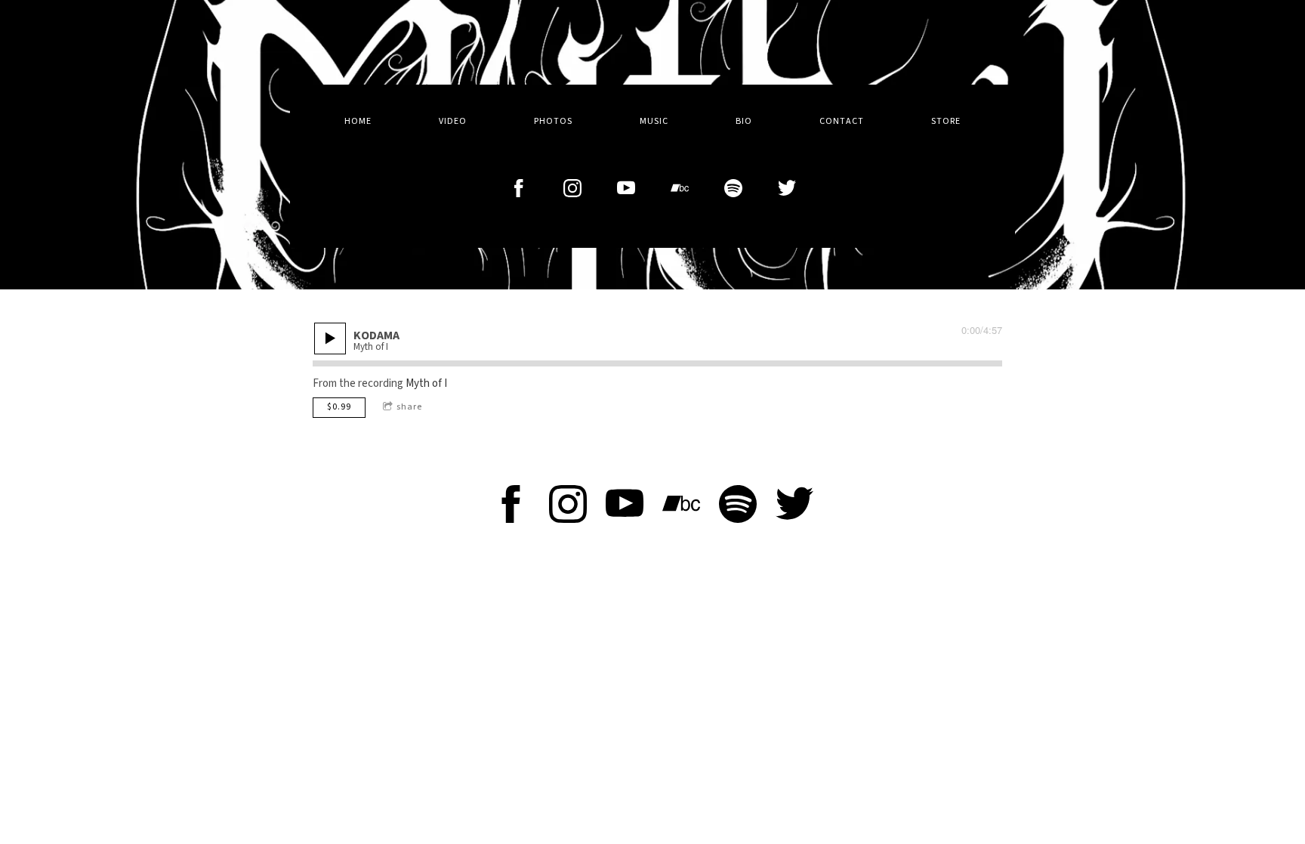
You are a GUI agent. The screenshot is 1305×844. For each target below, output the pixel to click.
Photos (553, 121)
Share (409, 406)
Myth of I (426, 383)
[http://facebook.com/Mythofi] (519, 188)
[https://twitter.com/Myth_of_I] (794, 507)
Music (654, 121)
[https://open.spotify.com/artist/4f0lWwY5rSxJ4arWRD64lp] (733, 188)
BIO (744, 121)
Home (358, 121)
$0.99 (339, 406)
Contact (841, 121)
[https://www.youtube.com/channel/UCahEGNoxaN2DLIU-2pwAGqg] (626, 188)
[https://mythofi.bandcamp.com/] (680, 188)
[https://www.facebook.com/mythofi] (511, 507)
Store (946, 121)
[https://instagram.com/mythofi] (572, 188)
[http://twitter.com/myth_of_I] (787, 188)
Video (453, 121)
